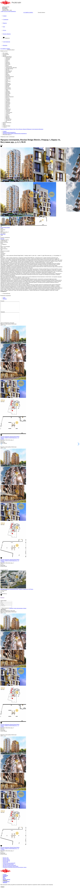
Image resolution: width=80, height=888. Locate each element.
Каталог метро (6, 858)
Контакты (5, 45)
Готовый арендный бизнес (8, 864)
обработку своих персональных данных (17, 608)
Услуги (4, 30)
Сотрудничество (6, 41)
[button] (78, 444)
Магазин (5, 298)
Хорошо (2, 886)
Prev (1, 597)
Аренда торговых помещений (9, 862)
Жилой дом (2, 234)
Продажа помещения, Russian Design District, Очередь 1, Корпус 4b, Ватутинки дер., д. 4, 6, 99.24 (10, 437)
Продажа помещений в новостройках (10, 866)
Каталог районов (6, 859)
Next (3, 597)
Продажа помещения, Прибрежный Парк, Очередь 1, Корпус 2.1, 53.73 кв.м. (16, 589)
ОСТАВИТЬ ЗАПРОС (28, 12)
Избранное (29, 129)
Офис (4, 297)
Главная (4, 15)
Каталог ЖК (5, 861)
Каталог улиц (5, 857)
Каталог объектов (7, 33)
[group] (16, 182)
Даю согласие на (14, 608)
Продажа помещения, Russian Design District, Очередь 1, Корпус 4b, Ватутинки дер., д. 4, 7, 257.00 (10, 560)
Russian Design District (5, 227)
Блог (4, 26)
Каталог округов (6, 860)
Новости (5, 23)
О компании (5, 19)
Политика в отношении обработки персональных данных (14, 867)
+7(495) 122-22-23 (4, 11)
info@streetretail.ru (12, 11)
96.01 (2, 238)
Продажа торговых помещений (9, 865)
